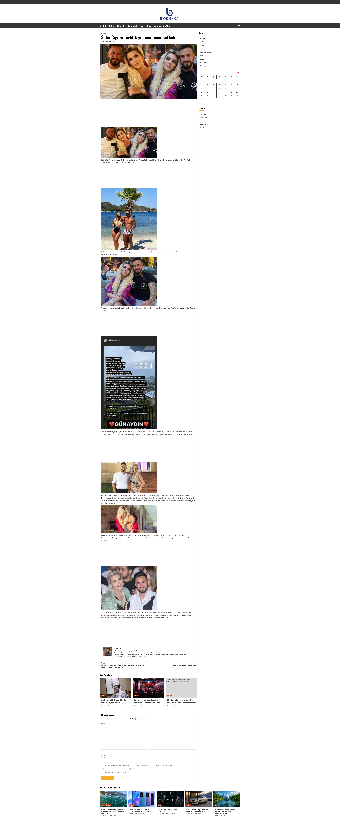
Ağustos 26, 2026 (113, 815)
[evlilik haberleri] (148, 324)
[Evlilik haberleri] (148, 553)
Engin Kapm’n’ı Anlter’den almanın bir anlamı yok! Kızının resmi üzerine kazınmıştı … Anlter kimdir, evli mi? (122, 665)
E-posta (153, 748)
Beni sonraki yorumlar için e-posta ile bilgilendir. (118, 769)
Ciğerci (104, 432)
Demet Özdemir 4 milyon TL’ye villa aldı (184, 664)
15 (231, 88)
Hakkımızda (116, 2)
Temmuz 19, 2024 (145, 705)
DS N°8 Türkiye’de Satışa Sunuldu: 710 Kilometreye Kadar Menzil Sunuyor (197, 810)
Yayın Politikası (139, 2)
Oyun (159, 805)
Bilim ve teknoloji (132, 26)
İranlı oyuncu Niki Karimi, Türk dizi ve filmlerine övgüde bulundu (114, 701)
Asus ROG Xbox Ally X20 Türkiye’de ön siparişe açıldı (168, 810)
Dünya (119, 26)
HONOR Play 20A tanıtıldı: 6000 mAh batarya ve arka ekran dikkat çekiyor (140, 810)
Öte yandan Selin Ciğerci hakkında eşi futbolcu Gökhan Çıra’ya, (122, 612)
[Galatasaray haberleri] (148, 176)
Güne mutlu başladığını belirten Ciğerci (114, 308)
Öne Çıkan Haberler (106, 805)
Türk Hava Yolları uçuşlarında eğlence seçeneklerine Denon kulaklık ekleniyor (181, 701)
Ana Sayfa (103, 26)
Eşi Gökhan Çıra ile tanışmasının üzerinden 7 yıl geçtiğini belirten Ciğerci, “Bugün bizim (131, 495)
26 (213, 96)
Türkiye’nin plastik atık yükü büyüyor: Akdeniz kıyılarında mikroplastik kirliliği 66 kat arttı (112, 811)
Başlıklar (112, 26)
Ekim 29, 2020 (113, 41)
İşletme (188, 805)
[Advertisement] (148, 113)
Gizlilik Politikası (149, 2)
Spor (142, 26)
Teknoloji (132, 805)
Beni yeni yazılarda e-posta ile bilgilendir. (116, 772)
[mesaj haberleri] (148, 281)
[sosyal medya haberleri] (148, 632)
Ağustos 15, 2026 (198, 813)
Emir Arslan (105, 41)
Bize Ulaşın (124, 2)
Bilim (216, 805)
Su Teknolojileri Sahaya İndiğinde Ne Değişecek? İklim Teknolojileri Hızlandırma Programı (225, 811)
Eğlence (148, 26)
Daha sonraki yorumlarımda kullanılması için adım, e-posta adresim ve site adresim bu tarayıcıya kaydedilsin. (138, 765)
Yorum (103, 723)
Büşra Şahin (105, 815)
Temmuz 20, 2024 (112, 705)
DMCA (131, 2)
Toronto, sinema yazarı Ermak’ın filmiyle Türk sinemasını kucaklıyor (147, 701)
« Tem (200, 103)
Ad (102, 748)
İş (123, 26)
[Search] (239, 25)
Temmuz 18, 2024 (178, 705)
